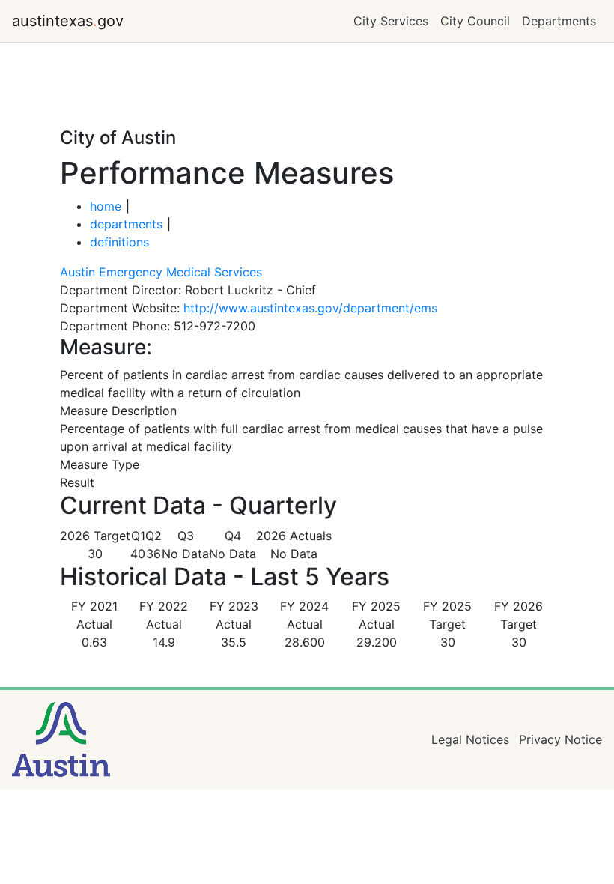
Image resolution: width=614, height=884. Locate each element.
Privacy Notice (560, 739)
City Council (475, 20)
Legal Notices (470, 739)
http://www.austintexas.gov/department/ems (310, 307)
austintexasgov (68, 21)
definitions (119, 241)
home (105, 206)
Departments (559, 20)
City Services (390, 20)
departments (126, 224)
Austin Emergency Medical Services (161, 271)
